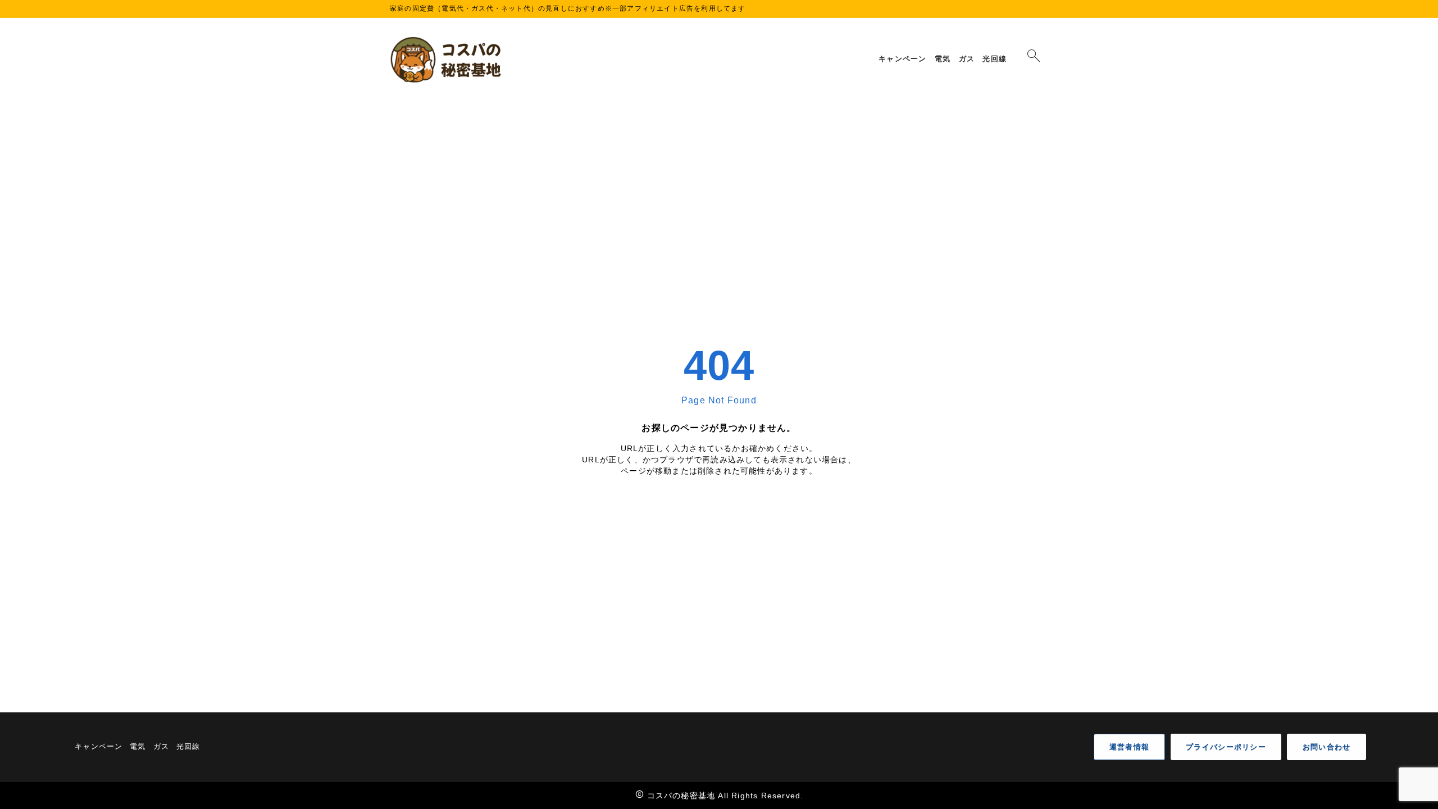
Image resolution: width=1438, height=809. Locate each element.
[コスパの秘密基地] (448, 59)
